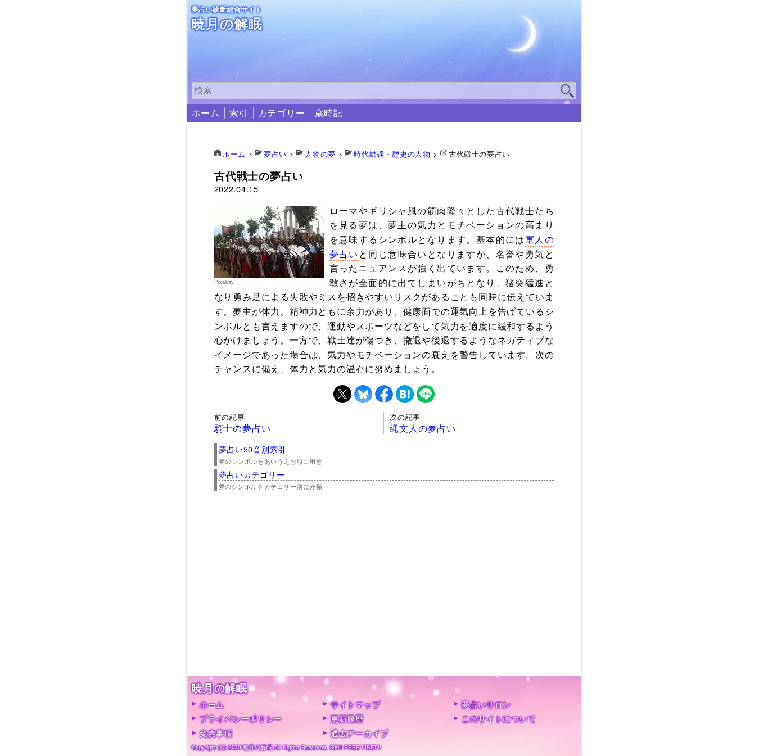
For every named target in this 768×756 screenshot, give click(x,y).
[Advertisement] (384, 597)
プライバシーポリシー (241, 718)
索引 (239, 112)
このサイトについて (499, 718)
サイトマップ (355, 704)
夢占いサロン (486, 704)
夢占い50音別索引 (252, 449)
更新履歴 (347, 718)
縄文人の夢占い (423, 428)
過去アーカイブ (359, 733)
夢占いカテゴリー (252, 474)
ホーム (206, 112)
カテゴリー (281, 112)
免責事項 (216, 733)
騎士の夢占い (242, 428)
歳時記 (329, 112)
